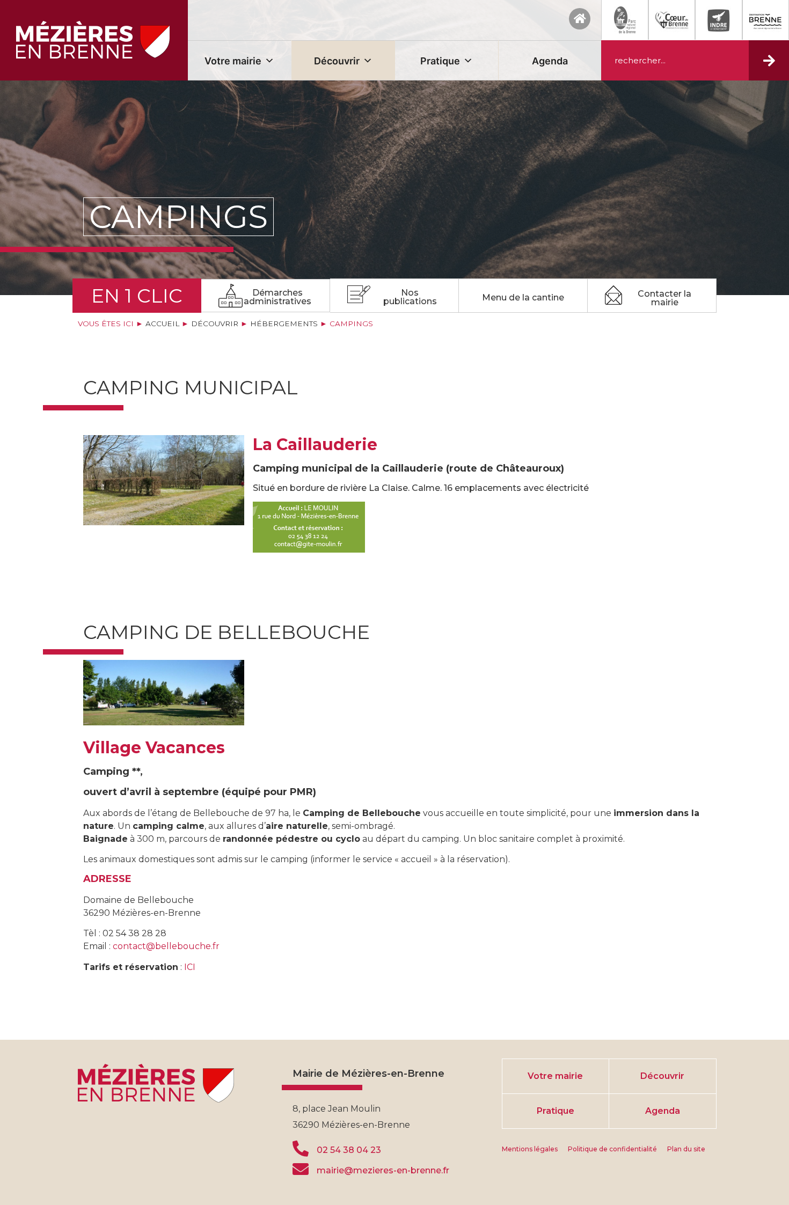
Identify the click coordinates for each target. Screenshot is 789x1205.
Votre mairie (232, 61)
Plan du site (686, 1149)
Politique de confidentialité (612, 1149)
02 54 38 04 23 (349, 1150)
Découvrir (337, 61)
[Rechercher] (769, 60)
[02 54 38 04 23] (301, 1149)
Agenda (550, 61)
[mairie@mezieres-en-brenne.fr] (301, 1169)
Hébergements (284, 323)
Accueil (162, 323)
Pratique (440, 61)
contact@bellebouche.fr (165, 946)
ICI (189, 967)
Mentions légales (530, 1149)
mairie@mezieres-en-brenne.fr (383, 1170)
